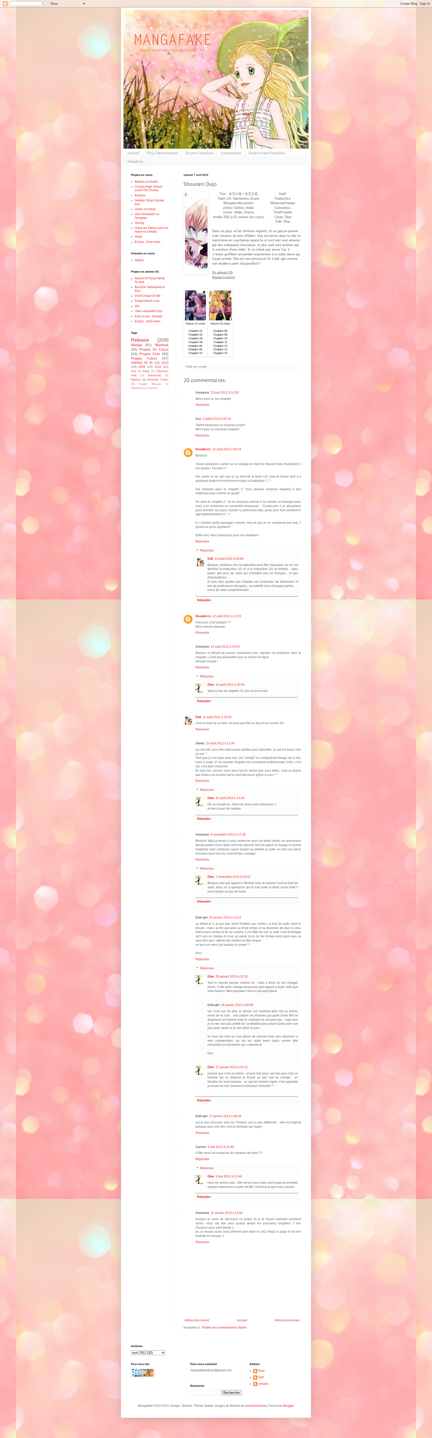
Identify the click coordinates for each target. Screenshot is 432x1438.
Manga (136, 345)
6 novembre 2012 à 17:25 (228, 834)
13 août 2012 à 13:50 (225, 646)
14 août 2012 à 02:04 (230, 684)
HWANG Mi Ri (141, 363)
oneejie (263, 1384)
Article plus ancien (287, 1320)
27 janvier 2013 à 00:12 (232, 1067)
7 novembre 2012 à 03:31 (233, 877)
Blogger (288, 1406)
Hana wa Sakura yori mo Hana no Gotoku (151, 229)
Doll (210, 558)
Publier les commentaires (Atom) (224, 1327)
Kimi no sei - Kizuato (148, 316)
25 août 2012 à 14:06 (230, 798)
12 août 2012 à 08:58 (229, 558)
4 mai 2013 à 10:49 (229, 1176)
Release (140, 340)
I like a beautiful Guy (148, 311)
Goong (139, 223)
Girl (137, 306)
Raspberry (203, 449)
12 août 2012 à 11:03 (226, 616)
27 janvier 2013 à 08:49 (225, 1116)
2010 (165, 363)
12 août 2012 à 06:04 (226, 449)
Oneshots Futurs (157, 379)
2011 (157, 367)
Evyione (140, 195)
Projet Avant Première (267, 153)
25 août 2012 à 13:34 (220, 743)
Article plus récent (197, 1320)
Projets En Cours (154, 349)
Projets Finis (150, 354)
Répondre (202, 405)
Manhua (136, 379)
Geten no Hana (145, 209)
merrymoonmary (256, 1406)
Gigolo (139, 260)
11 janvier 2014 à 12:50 (227, 1213)
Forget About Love (147, 301)
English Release (150, 384)
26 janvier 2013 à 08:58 (237, 1005)
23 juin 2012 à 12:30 (225, 392)
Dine (211, 684)
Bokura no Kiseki (146, 181)
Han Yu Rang (140, 371)
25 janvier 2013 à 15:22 (225, 917)
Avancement (231, 153)
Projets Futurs (144, 358)
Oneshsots (154, 375)
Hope (138, 236)
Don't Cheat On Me (147, 296)
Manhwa (161, 345)
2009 (141, 367)
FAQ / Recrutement (162, 153)
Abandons (135, 161)
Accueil (133, 153)
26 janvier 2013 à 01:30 (232, 976)
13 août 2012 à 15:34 (217, 717)
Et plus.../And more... (148, 242)
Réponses (207, 550)
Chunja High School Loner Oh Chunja (148, 188)
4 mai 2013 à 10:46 (221, 1147)
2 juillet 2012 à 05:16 (216, 419)
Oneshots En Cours (142, 388)
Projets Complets (199, 153)
